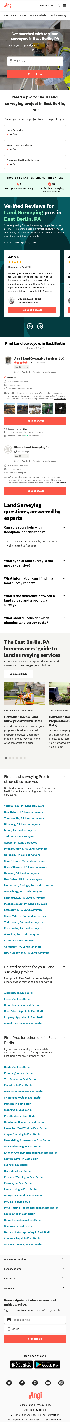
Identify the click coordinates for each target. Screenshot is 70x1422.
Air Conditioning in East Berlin (22, 1146)
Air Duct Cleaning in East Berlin (23, 1244)
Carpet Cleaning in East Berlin (22, 1134)
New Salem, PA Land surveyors (23, 879)
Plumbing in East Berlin (18, 1073)
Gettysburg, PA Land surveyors (23, 891)
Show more (61, 398)
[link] (11, 300)
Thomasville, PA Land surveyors (24, 818)
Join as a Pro (47, 5)
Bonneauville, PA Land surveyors (24, 897)
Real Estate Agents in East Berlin (24, 1011)
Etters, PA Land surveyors (20, 940)
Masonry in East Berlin (18, 1183)
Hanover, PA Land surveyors (21, 873)
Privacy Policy (43, 1404)
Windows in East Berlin (18, 1226)
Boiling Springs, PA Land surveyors (25, 867)
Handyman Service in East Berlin (24, 1122)
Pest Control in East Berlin (20, 1116)
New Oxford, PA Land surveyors (23, 812)
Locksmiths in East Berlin (19, 1214)
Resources (9, 1278)
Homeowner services (15, 1259)
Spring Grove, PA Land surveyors (24, 861)
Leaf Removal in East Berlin (21, 1159)
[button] (9, 408)
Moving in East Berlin (17, 1201)
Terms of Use (26, 1404)
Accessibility (34, 1409)
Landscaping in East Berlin (20, 1189)
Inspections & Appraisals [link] (33, 15)
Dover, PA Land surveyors (20, 830)
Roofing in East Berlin (17, 1067)
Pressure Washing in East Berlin (23, 1177)
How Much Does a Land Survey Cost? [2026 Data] (23, 719)
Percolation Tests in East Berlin (23, 1023)
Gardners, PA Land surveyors (22, 855)
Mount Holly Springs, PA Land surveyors (29, 885)
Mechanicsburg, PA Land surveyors (25, 904)
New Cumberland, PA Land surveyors (27, 953)
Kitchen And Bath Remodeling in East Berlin (30, 1152)
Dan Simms (10, 710)
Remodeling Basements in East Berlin (27, 1140)
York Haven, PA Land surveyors (23, 922)
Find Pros (35, 74)
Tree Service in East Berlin (20, 1079)
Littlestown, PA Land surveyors (23, 910)
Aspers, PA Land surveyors (20, 842)
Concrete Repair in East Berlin (22, 1238)
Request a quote (31, 310)
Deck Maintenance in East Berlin (23, 1091)
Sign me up (35, 1338)
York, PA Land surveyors (19, 836)
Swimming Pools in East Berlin (22, 1097)
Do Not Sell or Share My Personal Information (35, 1414)
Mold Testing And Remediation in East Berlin (31, 1208)
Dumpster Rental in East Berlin (23, 1195)
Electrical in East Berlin (18, 1085)
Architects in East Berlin (18, 993)
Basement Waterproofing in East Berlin (27, 1232)
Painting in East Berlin (17, 1103)
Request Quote (35, 420)
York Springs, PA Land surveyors (24, 806)
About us (9, 1288)
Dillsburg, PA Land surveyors (22, 824)
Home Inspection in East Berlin (22, 1220)
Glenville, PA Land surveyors (22, 934)
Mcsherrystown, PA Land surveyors (26, 848)
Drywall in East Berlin (17, 1171)
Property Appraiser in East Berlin (24, 1017)
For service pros (12, 1269)
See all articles (19, 674)
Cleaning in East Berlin (18, 1110)
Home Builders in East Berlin (21, 1005)
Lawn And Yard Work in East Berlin (25, 1128)
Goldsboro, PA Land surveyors (22, 946)
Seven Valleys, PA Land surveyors (25, 916)
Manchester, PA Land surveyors (23, 928)
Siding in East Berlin (16, 1165)
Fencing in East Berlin (17, 999)
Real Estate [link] (10, 15)
